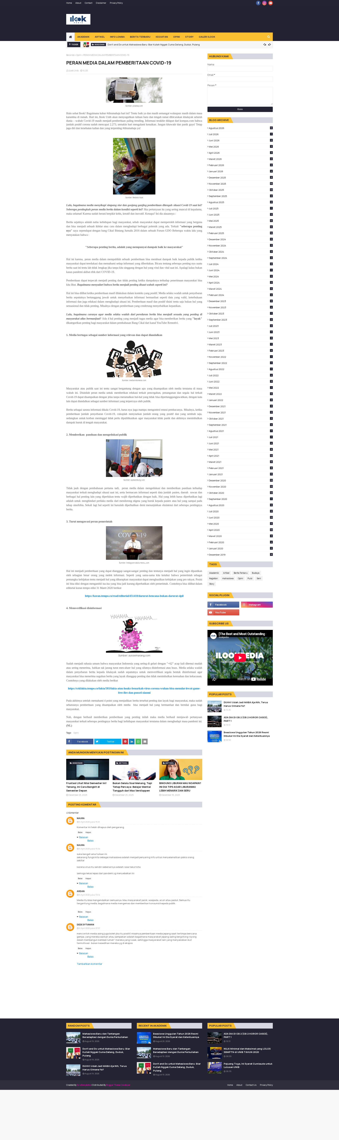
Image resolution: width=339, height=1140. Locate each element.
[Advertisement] (208, 19)
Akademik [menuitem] (83, 36)
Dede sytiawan (85, 924)
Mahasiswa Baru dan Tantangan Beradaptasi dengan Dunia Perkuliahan (105, 1035)
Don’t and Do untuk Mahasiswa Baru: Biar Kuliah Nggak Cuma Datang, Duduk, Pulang (154, 44)
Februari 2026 (240, 165)
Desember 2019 (240, 554)
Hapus (88, 832)
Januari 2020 (240, 548)
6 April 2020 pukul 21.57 (89, 928)
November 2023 (240, 307)
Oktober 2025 (240, 189)
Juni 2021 (240, 443)
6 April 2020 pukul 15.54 (89, 848)
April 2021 (240, 455)
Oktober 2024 (240, 251)
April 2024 (240, 282)
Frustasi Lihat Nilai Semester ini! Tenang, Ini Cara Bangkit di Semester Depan (86, 786)
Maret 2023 (240, 344)
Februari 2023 (240, 350)
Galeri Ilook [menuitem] (207, 36)
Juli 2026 (240, 134)
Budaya (255, 572)
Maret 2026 (240, 159)
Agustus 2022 (240, 369)
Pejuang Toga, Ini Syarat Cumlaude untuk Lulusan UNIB (248, 1065)
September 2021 (240, 424)
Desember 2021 (240, 406)
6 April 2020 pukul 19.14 (89, 894)
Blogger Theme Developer (118, 1084)
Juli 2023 (240, 325)
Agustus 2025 (240, 202)
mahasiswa (228, 578)
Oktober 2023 (240, 313)
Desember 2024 (240, 239)
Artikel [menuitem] (100, 36)
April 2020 (240, 529)
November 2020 (240, 486)
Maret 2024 (240, 288)
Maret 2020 (240, 536)
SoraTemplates (84, 1084)
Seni (259, 578)
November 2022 (240, 356)
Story (211, 583)
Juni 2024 (240, 270)
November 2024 (240, 245)
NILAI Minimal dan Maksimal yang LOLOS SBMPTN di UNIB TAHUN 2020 (247, 1050)
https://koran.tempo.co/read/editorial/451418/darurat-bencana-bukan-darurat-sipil (134, 595)
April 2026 (240, 152)
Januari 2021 (240, 474)
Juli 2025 (240, 208)
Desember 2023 (240, 301)
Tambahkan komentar (89, 963)
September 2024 (240, 257)
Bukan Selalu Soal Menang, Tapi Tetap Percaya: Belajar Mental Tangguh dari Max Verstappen (132, 786)
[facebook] (258, 3)
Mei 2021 (240, 449)
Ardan (81, 891)
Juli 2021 (240, 437)
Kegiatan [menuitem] (162, 36)
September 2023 (240, 319)
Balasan (83, 837)
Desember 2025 (240, 177)
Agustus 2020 (240, 505)
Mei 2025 (240, 220)
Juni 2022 (240, 381)
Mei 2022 (240, 387)
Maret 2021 (240, 461)
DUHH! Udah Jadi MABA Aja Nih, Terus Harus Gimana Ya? (246, 704)
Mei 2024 (240, 276)
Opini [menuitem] (176, 36)
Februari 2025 (240, 233)
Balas (80, 832)
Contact (88, 2)
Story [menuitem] (189, 36)
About (78, 2)
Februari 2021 (240, 468)
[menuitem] (70, 37)
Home (69, 2)
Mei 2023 (240, 338)
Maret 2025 (240, 227)
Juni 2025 (240, 214)
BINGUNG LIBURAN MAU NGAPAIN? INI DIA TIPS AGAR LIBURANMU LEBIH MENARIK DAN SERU (180, 786)
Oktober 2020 (240, 492)
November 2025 (240, 183)
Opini (78, 55)
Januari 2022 (240, 400)
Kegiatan (213, 578)
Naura (81, 818)
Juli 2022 (240, 375)
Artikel (226, 572)
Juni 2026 (240, 140)
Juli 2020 (240, 511)
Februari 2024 (240, 295)
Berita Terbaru (241, 572)
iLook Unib (74, 70)
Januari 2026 (240, 171)
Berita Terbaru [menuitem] (140, 36)
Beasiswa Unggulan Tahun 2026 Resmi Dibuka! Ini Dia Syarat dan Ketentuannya (247, 734)
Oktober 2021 (240, 418)
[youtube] (270, 3)
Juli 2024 (240, 264)
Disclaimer (101, 2)
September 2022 (240, 363)
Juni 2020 (240, 517)
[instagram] (264, 3)
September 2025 (240, 196)
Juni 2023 (240, 332)
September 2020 (240, 499)
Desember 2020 (240, 480)
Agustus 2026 (240, 128)
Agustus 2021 (240, 431)
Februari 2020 (240, 542)
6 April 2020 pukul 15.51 (89, 821)
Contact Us (251, 1084)
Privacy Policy (116, 2)
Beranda (70, 55)
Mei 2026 (240, 146)
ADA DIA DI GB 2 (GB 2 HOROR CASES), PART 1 (246, 719)
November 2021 (240, 412)
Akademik (214, 572)
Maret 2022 (240, 393)
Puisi (250, 578)
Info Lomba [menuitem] (117, 36)
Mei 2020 (240, 523)
